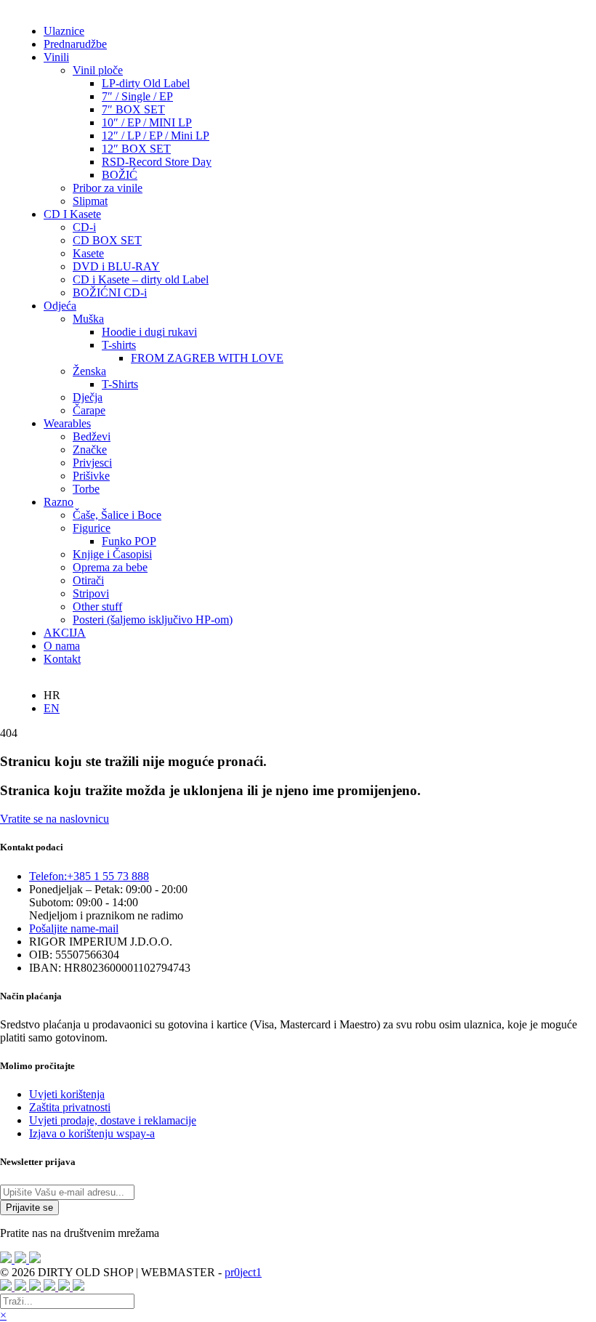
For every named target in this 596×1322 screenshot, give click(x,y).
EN (52, 708)
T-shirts (119, 345)
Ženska (89, 371)
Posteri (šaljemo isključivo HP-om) (153, 619)
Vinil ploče (98, 70)
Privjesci (92, 462)
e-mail (73, 928)
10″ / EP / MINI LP (147, 122)
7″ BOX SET (133, 109)
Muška (88, 319)
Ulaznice (64, 31)
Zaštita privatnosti (69, 1107)
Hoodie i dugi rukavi (149, 332)
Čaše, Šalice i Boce (117, 515)
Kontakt (62, 659)
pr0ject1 (243, 1272)
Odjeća (60, 305)
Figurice (91, 528)
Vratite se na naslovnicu (54, 819)
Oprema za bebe (110, 567)
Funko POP (129, 541)
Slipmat (90, 201)
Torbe (86, 489)
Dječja (87, 397)
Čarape (89, 410)
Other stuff (97, 606)
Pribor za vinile (107, 188)
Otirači (88, 580)
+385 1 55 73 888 (89, 876)
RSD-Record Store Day (157, 162)
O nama (62, 646)
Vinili (56, 57)
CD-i (84, 227)
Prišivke (91, 475)
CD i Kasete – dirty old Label (141, 279)
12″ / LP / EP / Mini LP (155, 135)
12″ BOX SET (136, 148)
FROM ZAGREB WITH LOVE (207, 358)
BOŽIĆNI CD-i (110, 292)
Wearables (67, 423)
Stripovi (91, 593)
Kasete (88, 253)
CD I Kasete (72, 214)
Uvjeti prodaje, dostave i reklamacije (112, 1120)
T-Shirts (120, 384)
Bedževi (91, 436)
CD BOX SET (107, 240)
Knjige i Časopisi (112, 554)
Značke (90, 449)
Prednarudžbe (75, 44)
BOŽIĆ (119, 175)
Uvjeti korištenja (67, 1094)
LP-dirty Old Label (146, 83)
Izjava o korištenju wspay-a (92, 1133)
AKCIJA (65, 632)
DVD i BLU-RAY (116, 266)
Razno (58, 502)
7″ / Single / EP (137, 96)
